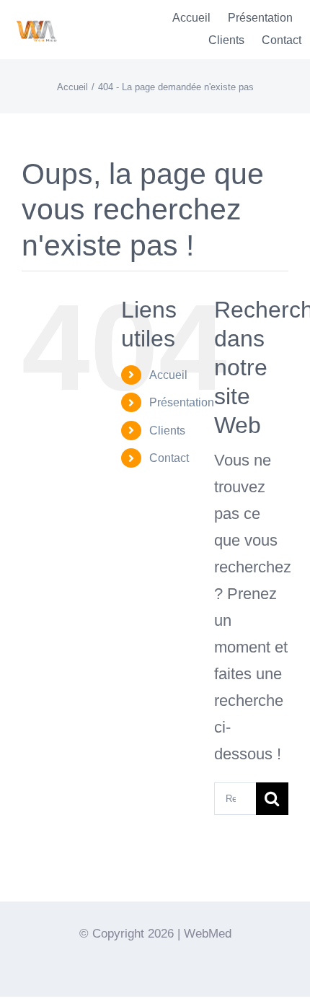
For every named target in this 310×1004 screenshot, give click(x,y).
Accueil (168, 375)
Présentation (181, 402)
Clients (167, 430)
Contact (169, 458)
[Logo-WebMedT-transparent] (36, 15)
